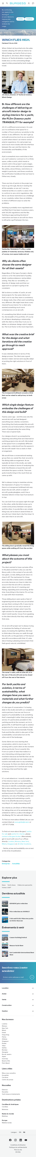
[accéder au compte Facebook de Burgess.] (10, 1139)
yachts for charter (18, 833)
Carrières (5, 1076)
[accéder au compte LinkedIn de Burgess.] (21, 1139)
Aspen (4, 1055)
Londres (4, 1022)
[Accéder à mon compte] (29, 3)
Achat (4, 992)
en (20, 1131)
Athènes (4, 1038)
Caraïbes (5, 1105)
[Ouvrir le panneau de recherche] (7, 3)
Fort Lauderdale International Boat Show (22, 952)
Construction (7, 1004)
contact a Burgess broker (11, 835)
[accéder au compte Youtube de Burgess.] (26, 1139)
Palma (4, 1035)
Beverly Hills (6, 1059)
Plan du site (18, 1148)
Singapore (11, 842)
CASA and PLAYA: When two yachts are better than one (21, 918)
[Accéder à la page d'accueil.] (18, 3)
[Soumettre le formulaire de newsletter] (32, 976)
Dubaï (4, 1031)
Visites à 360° (6, 886)
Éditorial (5, 1088)
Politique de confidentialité (18, 1146)
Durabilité (5, 1074)
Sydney (4, 1046)
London (11, 840)
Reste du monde (8, 1112)
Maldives (5, 1115)
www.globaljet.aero (21, 821)
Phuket (4, 1042)
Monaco (18, 840)
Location (5, 987)
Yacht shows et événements (11, 1093)
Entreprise (6, 862)
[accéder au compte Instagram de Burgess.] (15, 1139)
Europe (4, 1119)
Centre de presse (7, 1078)
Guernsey (5, 1057)
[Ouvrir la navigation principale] (3, 3)
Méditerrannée (7, 1121)
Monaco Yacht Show (16, 944)
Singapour (5, 1040)
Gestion (5, 1010)
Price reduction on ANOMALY (20, 910)
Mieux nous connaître (9, 1072)
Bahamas (5, 1108)
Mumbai (4, 1048)
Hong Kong (5, 1033)
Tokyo (3, 1044)
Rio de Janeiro (6, 1053)
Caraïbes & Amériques (10, 1103)
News (4, 883)
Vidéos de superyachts (24, 883)
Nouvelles (5, 1090)
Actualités (16, 862)
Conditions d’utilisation (18, 1143)
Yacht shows (11, 883)
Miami (4, 842)
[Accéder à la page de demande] (33, 3)
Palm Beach (6, 1061)
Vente (4, 998)
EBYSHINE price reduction (19, 902)
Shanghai (5, 1051)
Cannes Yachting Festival (18, 936)
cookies (11, 14)
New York (25, 840)
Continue (29, 19)
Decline (20, 19)
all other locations (24, 842)
